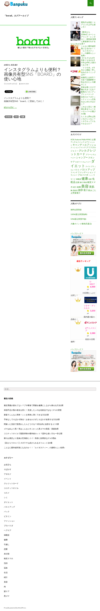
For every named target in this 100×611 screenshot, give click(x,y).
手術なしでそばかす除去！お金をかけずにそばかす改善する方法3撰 (32, 419)
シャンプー (82, 157)
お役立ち (7, 65)
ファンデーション (85, 172)
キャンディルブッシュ (84, 144)
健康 (85, 178)
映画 (85, 182)
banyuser (25, 84)
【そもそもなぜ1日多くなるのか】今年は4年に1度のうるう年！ (88, 61)
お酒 (94, 139)
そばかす (7, 469)
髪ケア (6, 591)
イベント (7, 479)
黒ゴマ (6, 596)
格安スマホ (8, 558)
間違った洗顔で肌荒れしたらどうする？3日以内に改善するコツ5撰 (31, 424)
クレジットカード (11, 483)
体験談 (78, 179)
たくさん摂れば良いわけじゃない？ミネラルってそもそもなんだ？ (88, 120)
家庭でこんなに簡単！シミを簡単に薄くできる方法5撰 (26, 415)
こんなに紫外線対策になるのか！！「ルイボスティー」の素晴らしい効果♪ (88, 51)
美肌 (91, 186)
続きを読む (10, 107)
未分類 (6, 554)
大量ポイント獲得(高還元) (81, 224)
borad (8, 117)
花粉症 (75, 190)
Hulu (84, 139)
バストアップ (87, 169)
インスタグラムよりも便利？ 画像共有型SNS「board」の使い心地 (16, 4)
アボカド (7, 474)
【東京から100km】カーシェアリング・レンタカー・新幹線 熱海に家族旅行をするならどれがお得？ (83, 38)
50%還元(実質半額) (78, 219)
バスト (77, 170)
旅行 (81, 182)
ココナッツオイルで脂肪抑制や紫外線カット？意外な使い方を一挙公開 (33, 433)
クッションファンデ (78, 147)
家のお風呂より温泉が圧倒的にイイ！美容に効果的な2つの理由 (30, 438)
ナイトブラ (90, 166)
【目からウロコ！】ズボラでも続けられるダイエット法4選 (28, 443)
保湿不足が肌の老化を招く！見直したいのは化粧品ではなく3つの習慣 (32, 410)
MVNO (88, 140)
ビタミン (7, 516)
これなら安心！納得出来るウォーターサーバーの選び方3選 (88, 110)
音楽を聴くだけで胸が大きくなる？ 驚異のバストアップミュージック (88, 90)
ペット (91, 175)
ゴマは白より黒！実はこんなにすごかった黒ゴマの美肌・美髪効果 (31, 429)
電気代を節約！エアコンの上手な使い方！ (88, 24)
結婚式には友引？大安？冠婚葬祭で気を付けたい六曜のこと (88, 80)
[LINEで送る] (30, 91)
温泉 (6, 568)
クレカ (83, 150)
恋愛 (77, 182)
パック (6, 511)
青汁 (85, 190)
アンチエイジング (77, 142)
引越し (6, 544)
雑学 (80, 190)
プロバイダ (83, 175)
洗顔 (6, 563)
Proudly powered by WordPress (15, 608)
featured (78, 140)
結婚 (79, 187)
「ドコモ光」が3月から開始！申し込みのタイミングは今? (88, 71)
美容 (85, 186)
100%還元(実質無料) (79, 214)
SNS (16, 117)
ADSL (73, 140)
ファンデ (74, 172)
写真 (22, 117)
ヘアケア (7, 530)
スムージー (86, 162)
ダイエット (83, 163)
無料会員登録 (76, 209)
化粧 (90, 179)
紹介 (16, 65)
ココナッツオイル (11, 488)
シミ (6, 497)
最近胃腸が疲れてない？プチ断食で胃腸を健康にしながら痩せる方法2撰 (33, 405)
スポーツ (78, 162)
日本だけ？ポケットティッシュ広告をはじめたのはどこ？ (88, 100)
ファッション (9, 521)
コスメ (6, 493)
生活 (12, 65)
